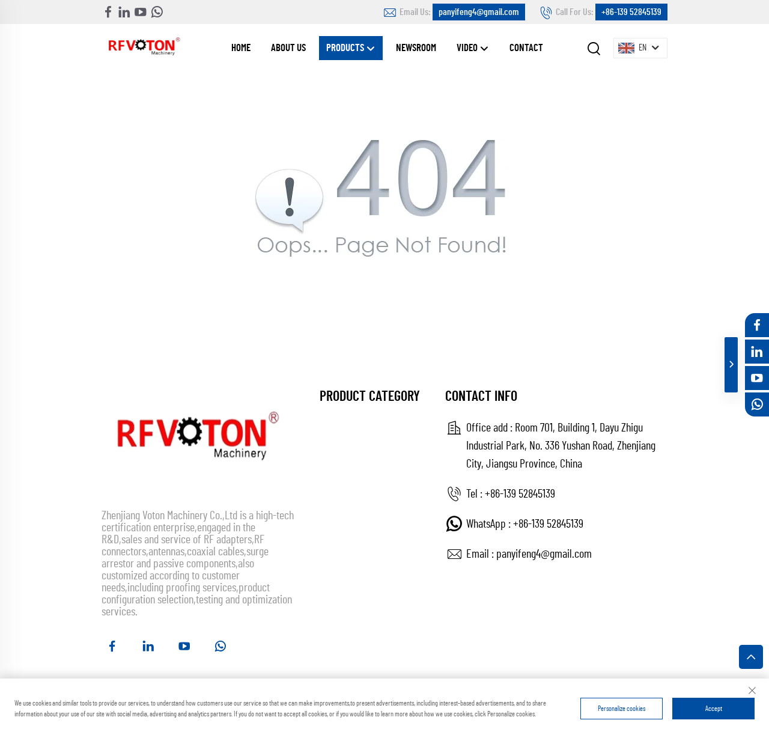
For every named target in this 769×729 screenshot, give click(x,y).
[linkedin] (124, 12)
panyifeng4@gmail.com (479, 12)
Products (346, 48)
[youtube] (140, 12)
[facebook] (108, 12)
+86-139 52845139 (631, 12)
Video (468, 48)
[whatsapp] (156, 12)
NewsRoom (416, 48)
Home (241, 48)
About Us (288, 48)
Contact (526, 48)
